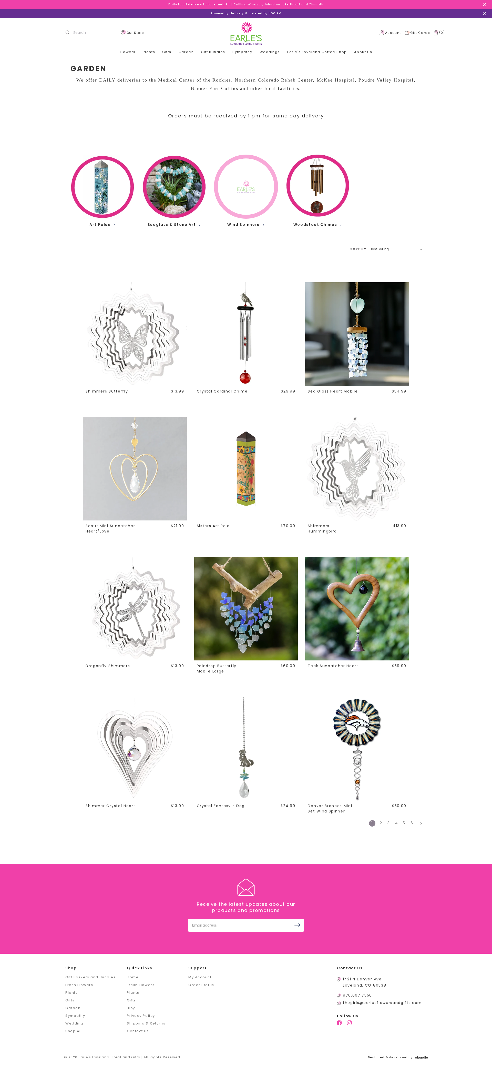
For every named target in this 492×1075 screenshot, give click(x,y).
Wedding (74, 1023)
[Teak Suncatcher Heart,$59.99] (357, 608)
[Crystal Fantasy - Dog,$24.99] (246, 748)
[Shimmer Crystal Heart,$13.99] (135, 748)
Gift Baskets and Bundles (90, 977)
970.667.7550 (357, 995)
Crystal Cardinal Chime (222, 391)
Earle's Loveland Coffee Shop (317, 51)
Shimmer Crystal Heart (110, 805)
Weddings (270, 51)
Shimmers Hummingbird (322, 528)
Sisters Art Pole (213, 525)
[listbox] (397, 249)
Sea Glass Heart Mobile (333, 391)
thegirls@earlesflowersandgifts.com (382, 1002)
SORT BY (358, 249)
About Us (363, 51)
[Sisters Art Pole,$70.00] (246, 468)
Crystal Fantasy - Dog (221, 805)
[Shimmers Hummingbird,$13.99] (357, 468)
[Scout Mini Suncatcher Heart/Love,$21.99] (135, 468)
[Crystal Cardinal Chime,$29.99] (246, 334)
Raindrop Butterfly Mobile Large (217, 668)
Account (393, 33)
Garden (186, 51)
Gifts (166, 51)
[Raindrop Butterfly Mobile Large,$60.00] (246, 608)
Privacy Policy (141, 1015)
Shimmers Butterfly (107, 391)
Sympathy (242, 51)
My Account (200, 977)
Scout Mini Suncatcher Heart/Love (110, 528)
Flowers (128, 51)
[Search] (67, 32)
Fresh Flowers (79, 984)
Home (133, 977)
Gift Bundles (213, 51)
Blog (131, 1008)
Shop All (73, 1031)
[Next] (419, 823)
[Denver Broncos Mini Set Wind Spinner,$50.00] (357, 748)
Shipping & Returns (146, 1023)
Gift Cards (420, 33)
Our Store (135, 33)
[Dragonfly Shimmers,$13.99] (135, 608)
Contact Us (138, 1031)
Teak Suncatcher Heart (333, 665)
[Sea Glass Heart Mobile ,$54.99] (357, 334)
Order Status (201, 984)
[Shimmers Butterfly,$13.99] (135, 334)
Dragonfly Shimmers (108, 665)
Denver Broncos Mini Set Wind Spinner (330, 808)
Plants (149, 51)
